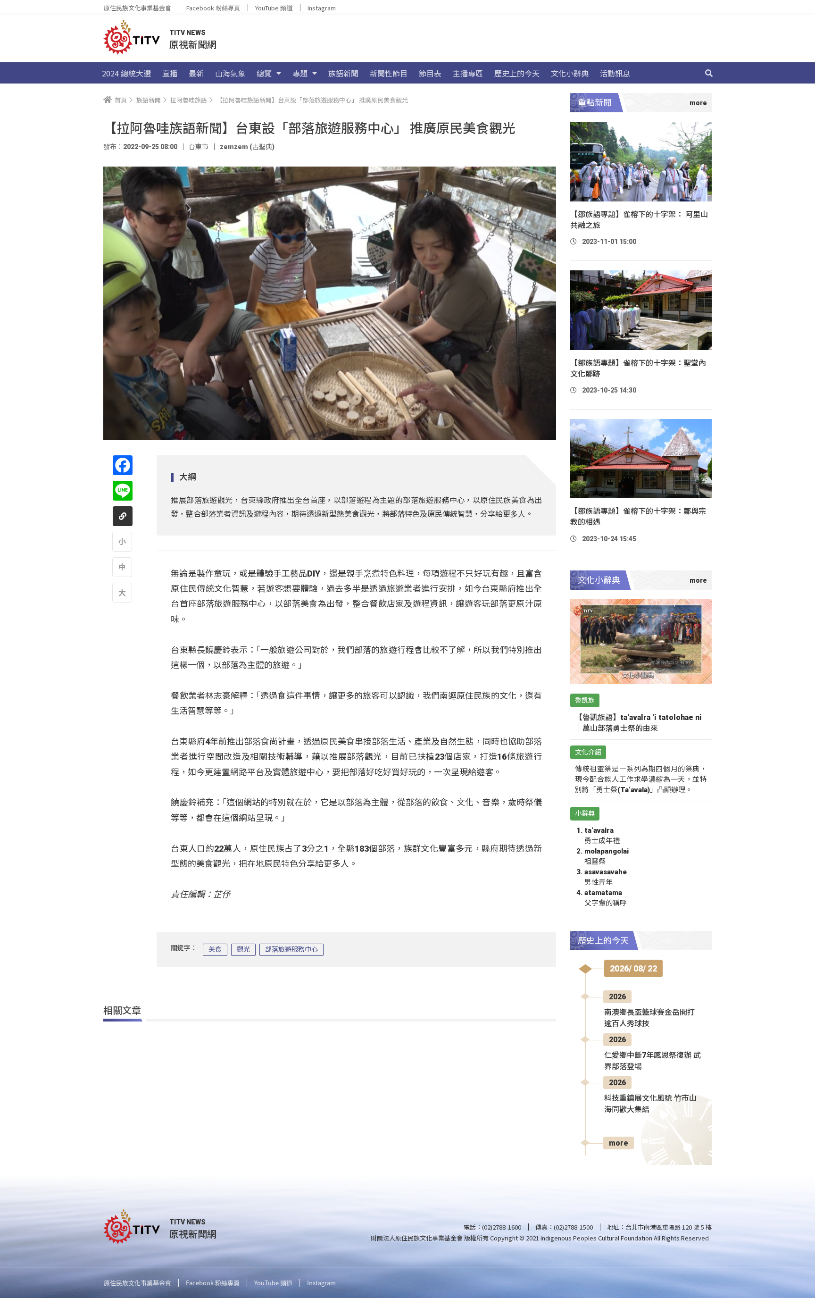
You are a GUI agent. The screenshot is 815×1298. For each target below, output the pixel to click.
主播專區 (468, 73)
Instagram (322, 7)
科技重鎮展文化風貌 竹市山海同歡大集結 (650, 1104)
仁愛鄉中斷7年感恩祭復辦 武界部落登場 (652, 1061)
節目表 (430, 73)
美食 (215, 949)
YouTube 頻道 (273, 7)
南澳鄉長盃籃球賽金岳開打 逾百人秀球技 (649, 1018)
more (618, 1143)
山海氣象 (230, 73)
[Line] (123, 491)
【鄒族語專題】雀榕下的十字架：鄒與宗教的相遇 (638, 517)
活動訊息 (615, 73)
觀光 (243, 949)
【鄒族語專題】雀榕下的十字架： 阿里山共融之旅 (639, 220)
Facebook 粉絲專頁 (213, 7)
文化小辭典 (570, 73)
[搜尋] (709, 73)
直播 (169, 73)
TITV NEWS (187, 32)
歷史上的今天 (517, 73)
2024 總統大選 (126, 73)
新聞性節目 (389, 73)
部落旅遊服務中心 (291, 949)
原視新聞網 (192, 44)
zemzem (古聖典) (247, 147)
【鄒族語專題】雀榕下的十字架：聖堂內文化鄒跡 (638, 368)
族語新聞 (343, 73)
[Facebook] (123, 465)
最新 (196, 73)
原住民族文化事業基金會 (137, 7)
